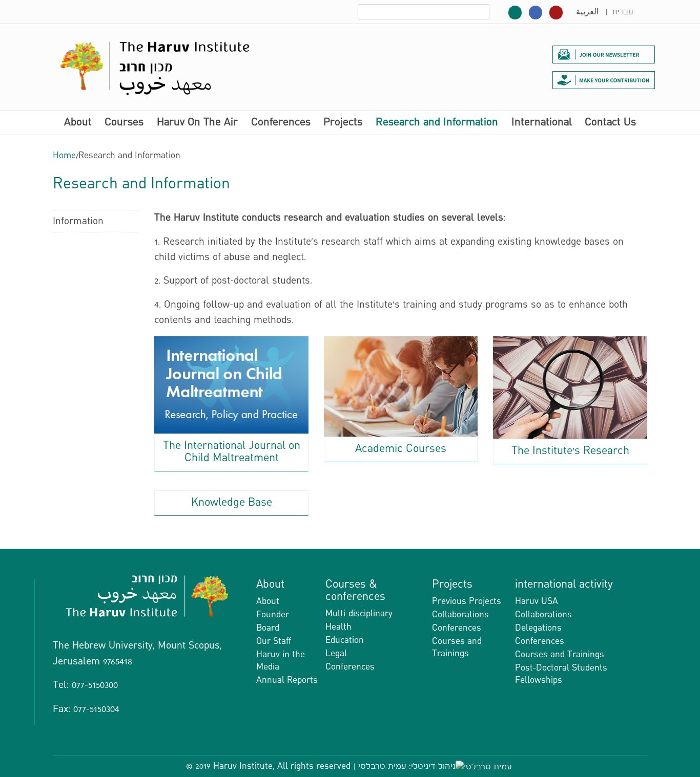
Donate (603, 80)
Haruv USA (536, 601)
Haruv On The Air (197, 123)
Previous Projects (466, 601)
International (541, 123)
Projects (342, 123)
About (78, 123)
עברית (622, 12)
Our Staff (273, 641)
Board (267, 628)
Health (338, 627)
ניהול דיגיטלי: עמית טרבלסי (407, 766)
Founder (272, 614)
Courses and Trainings (457, 647)
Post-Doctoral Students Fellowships (561, 674)
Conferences (281, 123)
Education (344, 640)
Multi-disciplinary (359, 613)
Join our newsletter (603, 54)
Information (78, 220)
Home (64, 155)
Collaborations (460, 614)
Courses (124, 123)
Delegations (538, 628)
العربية (587, 12)
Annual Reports (287, 680)
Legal (336, 653)
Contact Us (610, 123)
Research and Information (437, 123)
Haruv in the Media (280, 661)
